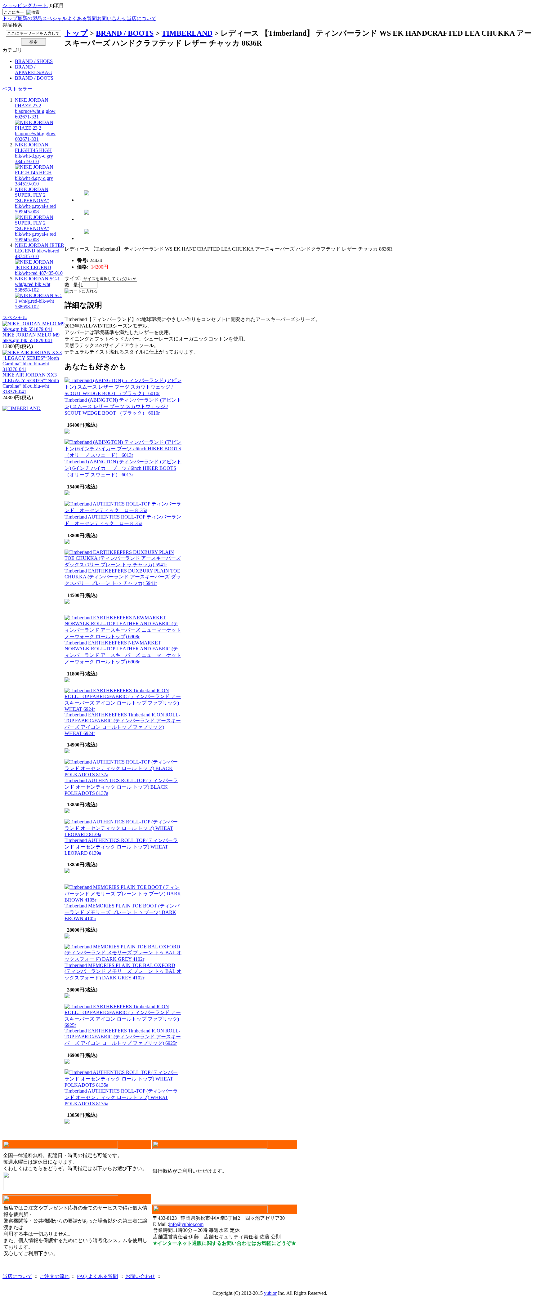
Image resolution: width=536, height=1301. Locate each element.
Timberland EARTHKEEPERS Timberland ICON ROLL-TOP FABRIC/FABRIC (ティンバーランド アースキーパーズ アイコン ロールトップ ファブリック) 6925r (123, 1037)
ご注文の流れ (54, 1276)
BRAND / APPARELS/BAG (33, 69)
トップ (9, 18)
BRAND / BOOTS (34, 78)
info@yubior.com (186, 1224)
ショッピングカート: (25, 5)
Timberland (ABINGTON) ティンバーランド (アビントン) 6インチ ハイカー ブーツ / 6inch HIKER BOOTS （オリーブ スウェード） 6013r (123, 468)
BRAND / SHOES (34, 61)
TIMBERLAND (187, 33)
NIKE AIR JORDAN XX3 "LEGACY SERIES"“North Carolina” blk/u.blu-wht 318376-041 (30, 383)
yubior (270, 1293)
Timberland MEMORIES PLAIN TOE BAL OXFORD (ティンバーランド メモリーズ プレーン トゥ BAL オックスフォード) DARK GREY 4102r (123, 971)
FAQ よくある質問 (97, 1276)
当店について (141, 18)
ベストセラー (17, 88)
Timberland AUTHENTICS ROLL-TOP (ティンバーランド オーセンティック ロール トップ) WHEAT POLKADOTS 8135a (121, 1097)
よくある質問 (82, 18)
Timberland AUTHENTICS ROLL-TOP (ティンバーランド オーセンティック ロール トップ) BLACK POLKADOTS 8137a (121, 787)
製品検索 (12, 25)
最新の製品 (29, 18)
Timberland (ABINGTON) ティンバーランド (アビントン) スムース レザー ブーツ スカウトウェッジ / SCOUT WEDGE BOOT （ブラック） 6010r (123, 406)
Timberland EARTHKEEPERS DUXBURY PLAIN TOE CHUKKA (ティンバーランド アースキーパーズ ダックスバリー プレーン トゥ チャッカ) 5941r (123, 577)
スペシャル (54, 18)
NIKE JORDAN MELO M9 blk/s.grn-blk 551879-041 (31, 337)
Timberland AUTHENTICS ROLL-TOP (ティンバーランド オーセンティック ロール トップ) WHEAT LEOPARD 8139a (121, 847)
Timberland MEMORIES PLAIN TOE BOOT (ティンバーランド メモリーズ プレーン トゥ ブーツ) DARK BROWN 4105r (122, 912)
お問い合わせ (112, 18)
